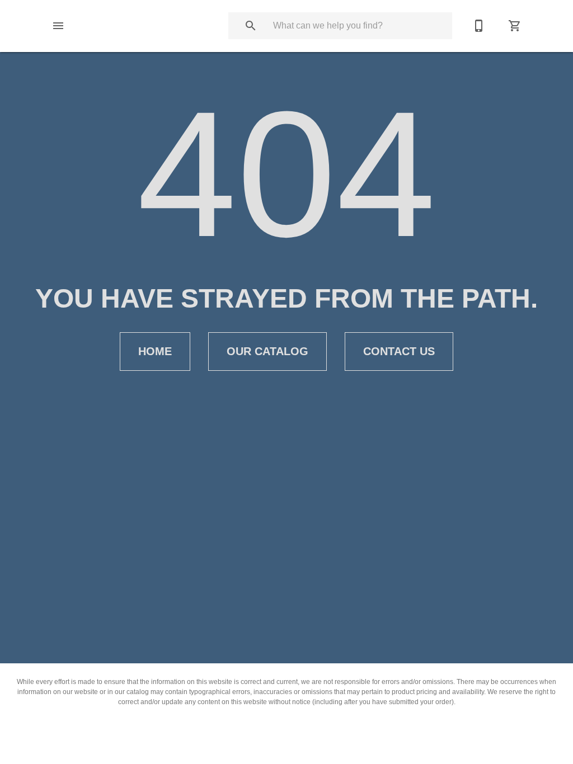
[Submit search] (251, 26)
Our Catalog (267, 351)
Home (155, 351)
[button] (58, 25)
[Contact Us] (479, 25)
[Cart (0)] (514, 25)
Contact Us (399, 351)
